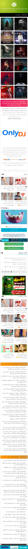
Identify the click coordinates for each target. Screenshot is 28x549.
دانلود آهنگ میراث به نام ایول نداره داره (16, 512)
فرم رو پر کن (14, 230)
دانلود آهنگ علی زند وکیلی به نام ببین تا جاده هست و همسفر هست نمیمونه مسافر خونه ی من (14, 428)
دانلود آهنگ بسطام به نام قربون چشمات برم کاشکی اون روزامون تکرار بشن (15, 389)
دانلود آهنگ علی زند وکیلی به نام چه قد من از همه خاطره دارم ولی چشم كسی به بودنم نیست (15, 432)
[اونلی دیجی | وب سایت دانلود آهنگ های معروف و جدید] (14, 4)
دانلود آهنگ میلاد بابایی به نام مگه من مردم (14, 460)
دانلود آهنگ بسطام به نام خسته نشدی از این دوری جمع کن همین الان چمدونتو (15, 372)
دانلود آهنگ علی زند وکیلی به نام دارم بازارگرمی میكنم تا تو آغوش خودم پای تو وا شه (14, 445)
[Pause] (3, 223)
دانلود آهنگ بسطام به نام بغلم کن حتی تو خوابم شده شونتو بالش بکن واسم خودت (15, 411)
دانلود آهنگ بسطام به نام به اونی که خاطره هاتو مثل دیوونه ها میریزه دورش (14, 377)
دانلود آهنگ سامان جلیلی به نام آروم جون (15, 514)
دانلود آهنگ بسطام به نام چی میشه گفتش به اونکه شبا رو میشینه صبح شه (14, 385)
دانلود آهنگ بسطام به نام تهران (18, 419)
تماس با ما (18, 14)
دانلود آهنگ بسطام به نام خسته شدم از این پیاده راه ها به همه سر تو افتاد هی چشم (15, 398)
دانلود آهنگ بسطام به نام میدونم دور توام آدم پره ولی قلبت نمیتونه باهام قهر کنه (14, 415)
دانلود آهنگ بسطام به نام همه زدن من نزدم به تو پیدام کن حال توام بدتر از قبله (14, 394)
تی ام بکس (5, 114)
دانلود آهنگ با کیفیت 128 (14, 248)
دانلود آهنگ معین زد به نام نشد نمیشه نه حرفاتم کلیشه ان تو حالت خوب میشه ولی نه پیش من (14, 486)
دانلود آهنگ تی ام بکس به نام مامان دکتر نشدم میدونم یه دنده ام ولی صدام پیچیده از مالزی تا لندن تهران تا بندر (14, 103)
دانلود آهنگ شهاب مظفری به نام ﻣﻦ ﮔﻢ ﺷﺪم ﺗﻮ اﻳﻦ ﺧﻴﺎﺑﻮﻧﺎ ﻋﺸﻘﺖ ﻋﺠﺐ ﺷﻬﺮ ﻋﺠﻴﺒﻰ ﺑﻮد (15, 472)
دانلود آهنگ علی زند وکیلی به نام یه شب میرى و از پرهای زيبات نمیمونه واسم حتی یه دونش (14, 436)
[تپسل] (1, 544)
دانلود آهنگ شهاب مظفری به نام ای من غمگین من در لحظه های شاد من (14, 464)
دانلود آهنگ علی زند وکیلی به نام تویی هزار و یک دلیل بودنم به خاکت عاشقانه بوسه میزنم (15, 491)
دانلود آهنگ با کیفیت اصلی (14, 244)
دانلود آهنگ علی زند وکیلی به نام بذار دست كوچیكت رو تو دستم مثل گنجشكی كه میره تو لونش (15, 450)
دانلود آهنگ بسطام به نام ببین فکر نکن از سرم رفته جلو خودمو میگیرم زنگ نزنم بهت (14, 402)
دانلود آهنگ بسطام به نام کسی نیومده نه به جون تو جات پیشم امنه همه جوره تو (15, 368)
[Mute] (5, 223)
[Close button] (27, 544)
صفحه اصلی (24, 14)
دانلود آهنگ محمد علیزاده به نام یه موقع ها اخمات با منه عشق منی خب (15, 468)
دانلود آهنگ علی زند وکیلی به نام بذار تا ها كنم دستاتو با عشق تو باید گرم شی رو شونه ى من (14, 441)
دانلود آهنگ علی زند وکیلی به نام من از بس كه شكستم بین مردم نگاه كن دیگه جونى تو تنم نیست (14, 423)
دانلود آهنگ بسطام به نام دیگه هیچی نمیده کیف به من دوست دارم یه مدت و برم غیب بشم (14, 407)
